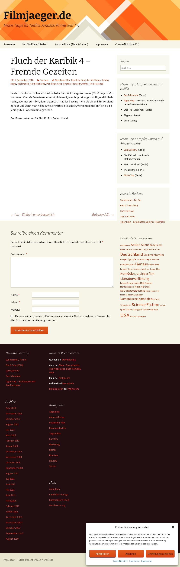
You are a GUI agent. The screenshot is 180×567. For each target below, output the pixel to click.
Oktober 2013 (13, 418)
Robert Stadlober (135, 294)
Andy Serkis (156, 245)
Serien (162, 305)
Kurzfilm (53, 438)
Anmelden (54, 489)
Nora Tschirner (152, 290)
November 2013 (14, 413)
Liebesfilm (147, 274)
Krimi (136, 274)
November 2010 (14, 522)
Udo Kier (153, 309)
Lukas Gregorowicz (130, 283)
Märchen (145, 286)
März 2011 (11, 500)
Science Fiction (145, 304)
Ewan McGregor (144, 259)
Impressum (134, 561)
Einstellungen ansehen (160, 553)
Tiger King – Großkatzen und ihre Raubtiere (142, 221)
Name (15, 295)
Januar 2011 (12, 511)
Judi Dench (23, 83)
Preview (44, 80)
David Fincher (153, 249)
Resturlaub (68, 383)
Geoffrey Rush (78, 80)
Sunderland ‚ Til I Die (130, 200)
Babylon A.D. (103, 214)
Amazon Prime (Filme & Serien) (71, 44)
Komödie (127, 273)
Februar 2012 (12, 440)
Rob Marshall (96, 83)
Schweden (125, 305)
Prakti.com (64, 377)
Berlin (123, 249)
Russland (155, 299)
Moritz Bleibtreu (127, 286)
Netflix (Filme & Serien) (34, 44)
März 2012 (11, 435)
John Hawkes (134, 269)
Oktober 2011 (13, 462)
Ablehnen (131, 553)
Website (15, 309)
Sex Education (131, 95)
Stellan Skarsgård (134, 309)
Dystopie (132, 259)
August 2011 (12, 473)
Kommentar (19, 254)
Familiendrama (127, 264)
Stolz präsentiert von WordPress (36, 559)
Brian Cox (130, 249)
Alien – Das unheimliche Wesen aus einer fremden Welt (65, 368)
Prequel (123, 294)
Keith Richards (37, 83)
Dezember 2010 (14, 516)
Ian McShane (93, 80)
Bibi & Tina (129, 175)
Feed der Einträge (58, 494)
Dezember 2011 (14, 451)
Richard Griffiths (80, 83)
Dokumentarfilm (153, 254)
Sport (122, 309)
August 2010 (12, 538)
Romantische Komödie (135, 299)
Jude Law (144, 269)
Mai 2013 (10, 429)
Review (53, 460)
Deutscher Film (57, 422)
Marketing (54, 444)
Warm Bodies (69, 359)
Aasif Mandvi (125, 245)
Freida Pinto (153, 264)
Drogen (123, 259)
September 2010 (14, 533)
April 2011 (11, 495)
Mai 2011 (10, 489)
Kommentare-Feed (59, 499)
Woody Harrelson (138, 316)
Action (135, 244)
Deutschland (131, 254)
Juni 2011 (10, 484)
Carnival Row (130, 149)
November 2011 (14, 457)
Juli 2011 (10, 478)
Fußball (123, 269)
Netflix (52, 449)
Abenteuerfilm (62, 80)
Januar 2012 (12, 446)
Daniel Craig (141, 249)
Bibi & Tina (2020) (129, 205)
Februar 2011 (12, 506)
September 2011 (14, 467)
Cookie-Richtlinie (120, 561)
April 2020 (11, 408)
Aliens (145, 245)
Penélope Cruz (54, 83)
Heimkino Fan (56, 388)
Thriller (145, 309)
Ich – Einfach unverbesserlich (32, 214)
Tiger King (129, 100)
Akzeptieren (102, 553)
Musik (137, 286)
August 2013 (12, 424)
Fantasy (141, 264)
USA (124, 315)
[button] (173, 527)
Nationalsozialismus (132, 290)
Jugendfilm (155, 269)
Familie (155, 259)
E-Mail (15, 302)
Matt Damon (146, 283)
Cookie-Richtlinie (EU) (127, 44)
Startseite (9, 44)
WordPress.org (57, 505)
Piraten (67, 83)
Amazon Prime (56, 417)
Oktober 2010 (13, 527)
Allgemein (54, 411)
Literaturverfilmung (134, 278)
